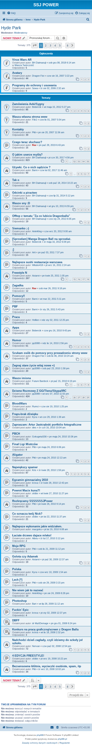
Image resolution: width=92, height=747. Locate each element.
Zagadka (17, 285)
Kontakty (18, 129)
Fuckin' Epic (20, 609)
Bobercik (36, 107)
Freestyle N (19, 272)
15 (74, 279)
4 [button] (55, 45)
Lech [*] (17, 579)
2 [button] (45, 45)
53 (79, 161)
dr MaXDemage (40, 623)
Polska (16, 569)
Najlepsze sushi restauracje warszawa (37, 262)
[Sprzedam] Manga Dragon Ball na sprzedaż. (41, 239)
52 (74, 161)
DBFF (15, 620)
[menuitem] (11, 13)
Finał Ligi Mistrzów (25, 444)
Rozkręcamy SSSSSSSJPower (32, 501)
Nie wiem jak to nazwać (27, 590)
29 (88, 397)
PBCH (16, 433)
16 (79, 279)
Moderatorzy (20, 32)
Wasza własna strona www (29, 116)
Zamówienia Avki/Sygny (28, 104)
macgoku (37, 529)
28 (83, 397)
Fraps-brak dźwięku (25, 414)
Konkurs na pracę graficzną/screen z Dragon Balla (45, 629)
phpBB (40, 735)
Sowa (35, 88)
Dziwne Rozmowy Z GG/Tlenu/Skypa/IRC (39, 390)
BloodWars (19, 403)
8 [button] (67, 45)
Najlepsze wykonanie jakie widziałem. (37, 526)
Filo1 (34, 119)
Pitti (34, 132)
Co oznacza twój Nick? (27, 513)
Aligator (17, 454)
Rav (34, 145)
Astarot (36, 275)
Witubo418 (37, 265)
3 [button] (50, 45)
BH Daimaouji (39, 62)
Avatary (17, 72)
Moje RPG (18, 546)
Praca (16, 317)
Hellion (35, 320)
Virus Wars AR (21, 59)
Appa (15, 327)
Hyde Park (11, 27)
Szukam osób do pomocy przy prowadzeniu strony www (49, 353)
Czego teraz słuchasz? (27, 142)
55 (88, 161)
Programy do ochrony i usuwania (34, 85)
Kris (34, 470)
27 (79, 397)
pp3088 (36, 343)
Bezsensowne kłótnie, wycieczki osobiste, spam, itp (46, 666)
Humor (16, 340)
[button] (34, 45)
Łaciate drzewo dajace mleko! (31, 535)
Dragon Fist (38, 75)
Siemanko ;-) (20, 228)
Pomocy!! (18, 296)
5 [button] (60, 45)
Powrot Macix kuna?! (26, 490)
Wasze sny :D (21, 203)
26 (74, 397)
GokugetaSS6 (39, 436)
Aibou (35, 538)
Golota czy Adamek (25, 556)
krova (35, 483)
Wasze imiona (21, 378)
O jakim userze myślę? (27, 154)
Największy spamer (25, 467)
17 (83, 279)
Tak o (15, 180)
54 (83, 161)
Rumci (35, 406)
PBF (15, 306)
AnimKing (37, 231)
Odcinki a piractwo (24, 192)
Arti (34, 252)
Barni (34, 170)
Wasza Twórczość (24, 65)
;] (13, 249)
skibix (35, 493)
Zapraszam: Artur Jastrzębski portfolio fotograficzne (46, 424)
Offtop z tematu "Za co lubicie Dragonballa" (41, 216)
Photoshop (19, 600)
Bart (34, 603)
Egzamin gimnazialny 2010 (30, 480)
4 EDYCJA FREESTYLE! (28, 655)
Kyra (34, 417)
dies (34, 427)
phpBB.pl (62, 739)
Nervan (36, 646)
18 (88, 279)
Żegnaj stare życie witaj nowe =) (33, 365)
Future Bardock (40, 381)
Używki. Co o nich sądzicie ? (31, 167)
